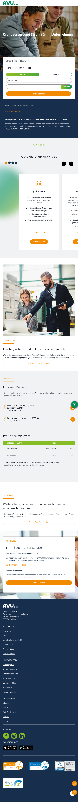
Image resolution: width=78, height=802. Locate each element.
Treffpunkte (7, 687)
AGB (4, 635)
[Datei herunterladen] (72, 408)
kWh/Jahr (66, 86)
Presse (5, 721)
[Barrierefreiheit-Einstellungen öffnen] (74, 404)
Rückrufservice (9, 678)
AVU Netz (7, 708)
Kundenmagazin (9, 692)
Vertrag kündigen (10, 669)
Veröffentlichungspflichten (13, 640)
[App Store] (10, 747)
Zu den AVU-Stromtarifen (39, 522)
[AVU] (7, 106)
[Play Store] (26, 747)
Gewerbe (55, 74)
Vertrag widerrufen (10, 674)
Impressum (7, 631)
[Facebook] (6, 736)
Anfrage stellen (39, 583)
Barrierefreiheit (9, 654)
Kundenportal (8, 665)
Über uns (6, 703)
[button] (74, 783)
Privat (22, 74)
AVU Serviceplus (9, 712)
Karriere (6, 717)
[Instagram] (14, 736)
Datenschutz (8, 645)
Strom (14, 106)
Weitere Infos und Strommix (39, 363)
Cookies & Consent (10, 649)
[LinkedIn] (22, 736)
